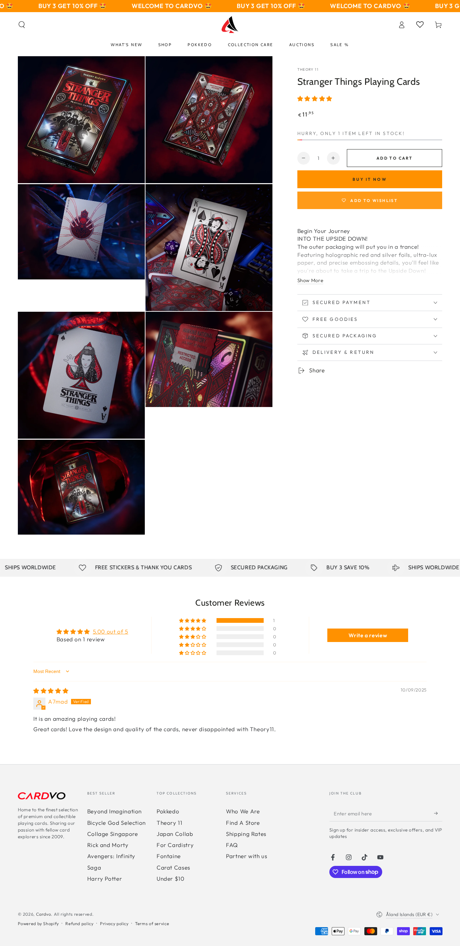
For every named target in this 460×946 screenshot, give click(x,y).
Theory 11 (308, 69)
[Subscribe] (438, 813)
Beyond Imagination (114, 811)
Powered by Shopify (38, 923)
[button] (21, 24)
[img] (50, 690)
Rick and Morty (108, 844)
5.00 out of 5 (110, 631)
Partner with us (246, 855)
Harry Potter (104, 878)
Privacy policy (114, 923)
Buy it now (370, 179)
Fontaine (169, 855)
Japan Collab (175, 833)
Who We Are (243, 811)
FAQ (232, 844)
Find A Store (243, 822)
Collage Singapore (112, 833)
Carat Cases (173, 867)
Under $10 (171, 878)
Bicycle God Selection (116, 822)
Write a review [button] (368, 635)
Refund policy (79, 923)
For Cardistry (175, 844)
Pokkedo (168, 811)
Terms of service (152, 923)
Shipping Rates (246, 833)
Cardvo (43, 914)
